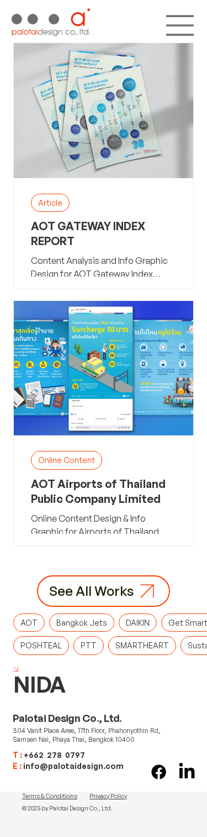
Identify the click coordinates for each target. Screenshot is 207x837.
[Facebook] (158, 772)
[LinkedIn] (187, 772)
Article (50, 202)
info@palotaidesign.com (73, 766)
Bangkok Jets (81, 622)
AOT (29, 622)
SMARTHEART (142, 645)
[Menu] (180, 25)
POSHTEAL (41, 645)
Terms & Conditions (49, 796)
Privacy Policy (108, 796)
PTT (89, 645)
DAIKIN (138, 622)
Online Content (66, 460)
